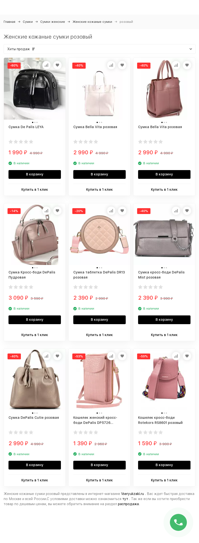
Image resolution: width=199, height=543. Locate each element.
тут (125, 499)
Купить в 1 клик (34, 189)
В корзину (34, 174)
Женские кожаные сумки (92, 22)
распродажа (128, 504)
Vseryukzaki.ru (132, 494)
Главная (9, 22)
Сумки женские (52, 22)
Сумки (28, 22)
